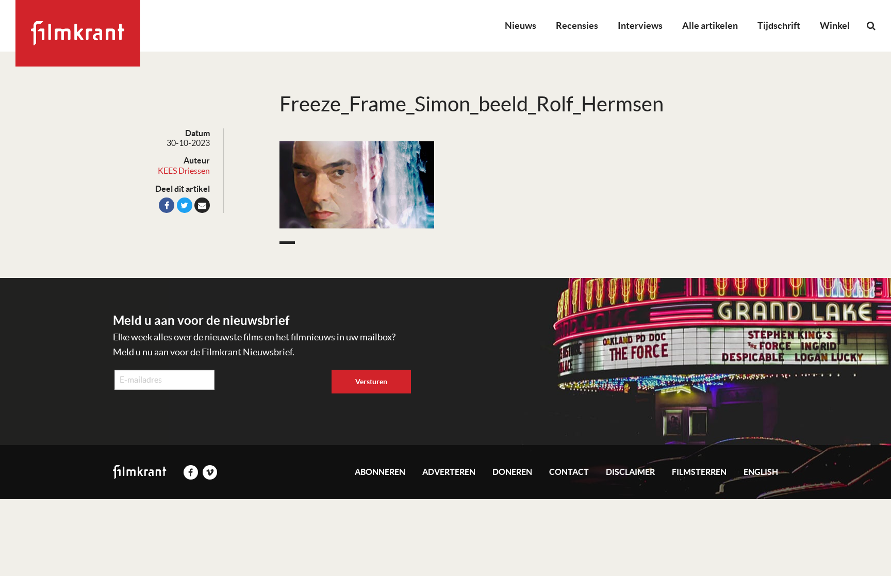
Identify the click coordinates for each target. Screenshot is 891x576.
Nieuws (520, 25)
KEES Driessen (184, 170)
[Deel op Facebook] (166, 205)
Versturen (371, 381)
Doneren (512, 471)
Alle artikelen (710, 25)
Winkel (835, 25)
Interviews (640, 25)
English (761, 471)
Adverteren (448, 471)
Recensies (577, 25)
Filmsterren (699, 471)
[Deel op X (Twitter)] (184, 205)
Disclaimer (630, 471)
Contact (569, 471)
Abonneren (380, 471)
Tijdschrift (778, 25)
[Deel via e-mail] (202, 205)
